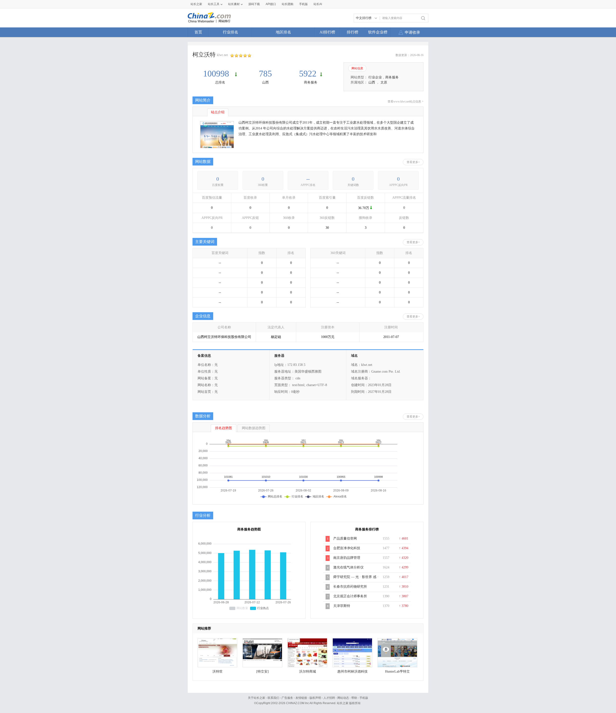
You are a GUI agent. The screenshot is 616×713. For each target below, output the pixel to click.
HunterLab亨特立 (397, 671)
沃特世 (217, 671)
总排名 (220, 82)
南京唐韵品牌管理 (346, 558)
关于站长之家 (256, 698)
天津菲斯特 (341, 606)
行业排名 (230, 32)
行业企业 (375, 77)
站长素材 (234, 4)
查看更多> (413, 162)
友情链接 (301, 698)
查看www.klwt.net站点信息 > (406, 101)
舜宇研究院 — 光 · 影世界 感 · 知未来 (356, 579)
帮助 (354, 698)
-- (308, 179)
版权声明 (315, 698)
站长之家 (196, 4)
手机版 (363, 698)
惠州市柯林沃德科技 (352, 671)
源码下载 (254, 4)
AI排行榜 (327, 32)
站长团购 (287, 4)
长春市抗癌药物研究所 (350, 586)
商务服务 (310, 82)
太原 (383, 82)
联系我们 (273, 698)
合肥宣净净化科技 (346, 548)
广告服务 (287, 698)
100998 (217, 73)
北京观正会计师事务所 (350, 596)
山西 (265, 82)
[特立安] (262, 671)
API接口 (271, 4)
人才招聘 (329, 698)
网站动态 (343, 698)
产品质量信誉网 (345, 538)
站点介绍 (218, 112)
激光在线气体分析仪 (348, 567)
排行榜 (352, 32)
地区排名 (283, 32)
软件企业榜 (377, 32)
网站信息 (357, 68)
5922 (307, 73)
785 (265, 73)
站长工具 (213, 4)
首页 (198, 32)
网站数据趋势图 (253, 428)
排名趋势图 (223, 428)
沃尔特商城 (307, 671)
